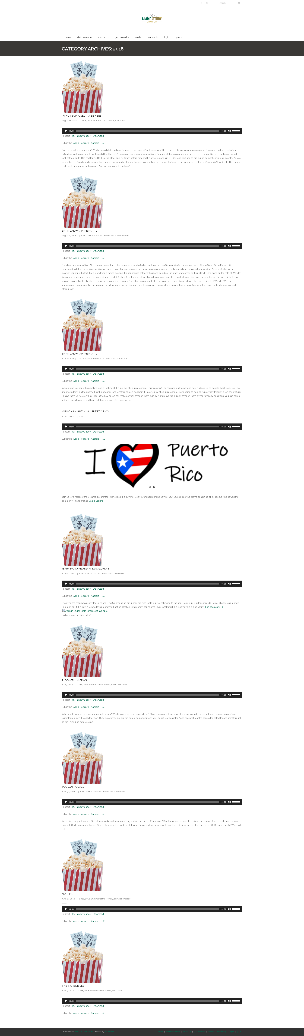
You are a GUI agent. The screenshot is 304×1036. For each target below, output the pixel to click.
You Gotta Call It (74, 786)
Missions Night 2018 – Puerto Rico (85, 411)
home (160, 1032)
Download (98, 136)
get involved (199, 1032)
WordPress (109, 1032)
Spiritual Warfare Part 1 (79, 353)
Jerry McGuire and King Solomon (85, 568)
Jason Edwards (121, 235)
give (239, 1032)
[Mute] (229, 130)
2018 (83, 120)
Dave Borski (118, 573)
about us (187, 1032)
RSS (103, 143)
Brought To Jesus (74, 679)
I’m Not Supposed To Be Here (81, 115)
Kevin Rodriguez (119, 684)
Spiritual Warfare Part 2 (79, 230)
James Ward (119, 791)
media (211, 1032)
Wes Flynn (120, 120)
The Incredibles (73, 985)
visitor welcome (173, 1032)
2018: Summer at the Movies (100, 120)
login (232, 1032)
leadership (221, 1032)
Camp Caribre (96, 501)
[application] (152, 131)
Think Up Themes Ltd (83, 1032)
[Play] (65, 130)
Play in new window (81, 136)
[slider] (236, 130)
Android (95, 143)
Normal (67, 893)
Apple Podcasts (81, 143)
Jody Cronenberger (122, 899)
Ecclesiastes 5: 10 (214, 607)
